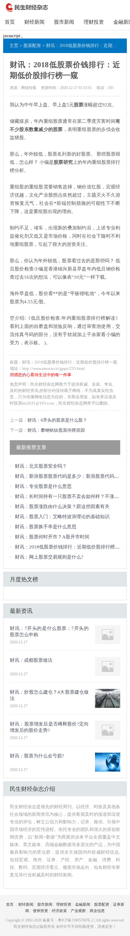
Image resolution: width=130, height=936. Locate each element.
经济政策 (59, 911)
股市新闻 (64, 22)
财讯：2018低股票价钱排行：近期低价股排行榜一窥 (69, 546)
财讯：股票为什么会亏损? (37, 755)
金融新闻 (82, 904)
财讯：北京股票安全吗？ (41, 466)
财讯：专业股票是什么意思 (43, 486)
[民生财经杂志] (27, 11)
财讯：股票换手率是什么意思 (45, 526)
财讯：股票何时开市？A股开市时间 (52, 536)
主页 (13, 45)
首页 (10, 22)
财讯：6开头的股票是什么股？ (57, 420)
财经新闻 (34, 22)
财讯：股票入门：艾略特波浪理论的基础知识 (62, 516)
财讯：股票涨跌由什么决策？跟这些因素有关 (62, 506)
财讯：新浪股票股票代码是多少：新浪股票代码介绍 (69, 476)
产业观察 (78, 911)
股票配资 (32, 45)
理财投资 (94, 22)
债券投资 (40, 911)
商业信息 (97, 911)
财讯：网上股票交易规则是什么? (49, 557)
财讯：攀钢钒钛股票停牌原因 (56, 430)
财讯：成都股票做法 (31, 660)
